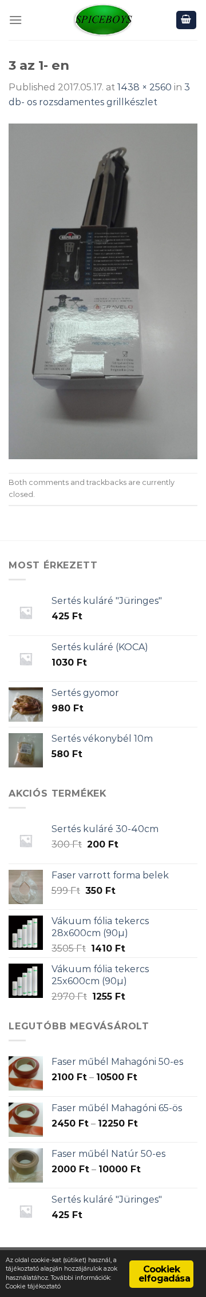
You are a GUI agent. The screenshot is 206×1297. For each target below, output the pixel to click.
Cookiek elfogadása (164, 1274)
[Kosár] (186, 20)
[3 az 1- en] (103, 290)
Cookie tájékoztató (33, 1286)
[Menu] (15, 20)
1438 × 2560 (144, 87)
